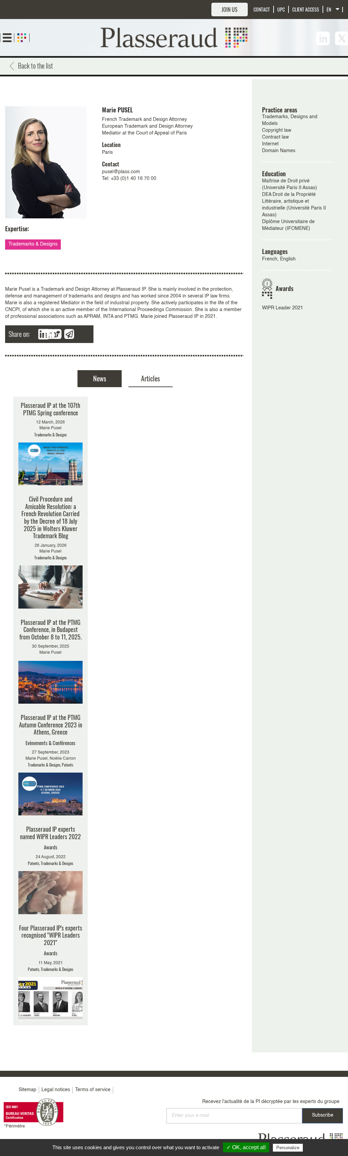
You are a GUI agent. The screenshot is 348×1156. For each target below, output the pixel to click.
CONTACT (262, 9)
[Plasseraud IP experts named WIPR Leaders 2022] (50, 869)
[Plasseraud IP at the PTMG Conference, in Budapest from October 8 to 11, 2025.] (50, 661)
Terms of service (92, 1089)
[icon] (322, 38)
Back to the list (35, 65)
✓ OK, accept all (246, 1147)
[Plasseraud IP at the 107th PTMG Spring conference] (50, 443)
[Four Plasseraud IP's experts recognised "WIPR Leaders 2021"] (50, 972)
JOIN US (230, 9)
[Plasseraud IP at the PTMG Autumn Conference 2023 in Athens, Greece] (50, 764)
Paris (107, 152)
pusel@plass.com (121, 171)
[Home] (174, 37)
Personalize (287, 1147)
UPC (281, 9)
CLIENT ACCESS (305, 9)
